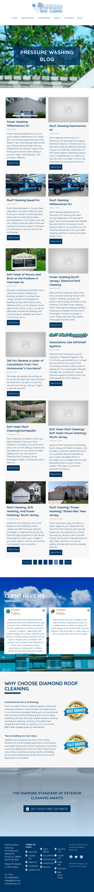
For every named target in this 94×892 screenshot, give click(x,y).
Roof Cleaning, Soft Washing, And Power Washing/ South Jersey (23, 511)
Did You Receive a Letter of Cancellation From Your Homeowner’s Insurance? (25, 364)
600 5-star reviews (14, 727)
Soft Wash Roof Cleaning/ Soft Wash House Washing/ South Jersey (68, 433)
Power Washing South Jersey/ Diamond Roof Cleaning (64, 280)
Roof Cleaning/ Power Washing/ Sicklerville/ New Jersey (67, 511)
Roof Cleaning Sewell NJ (23, 200)
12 (50, 562)
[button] (42, 656)
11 (45, 562)
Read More (14, 163)
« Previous (27, 562)
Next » (68, 562)
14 (61, 562)
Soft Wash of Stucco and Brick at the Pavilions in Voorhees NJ (24, 278)
